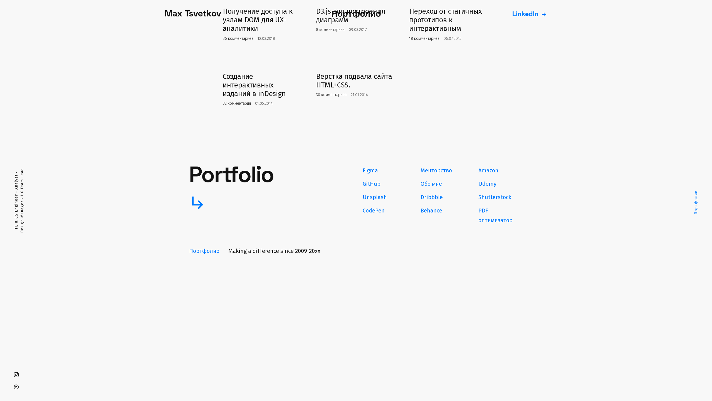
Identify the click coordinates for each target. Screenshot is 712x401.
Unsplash (375, 197)
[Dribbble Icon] (16, 387)
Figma (370, 170)
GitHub (371, 183)
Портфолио (696, 203)
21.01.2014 (359, 94)
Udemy (487, 183)
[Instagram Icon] (16, 375)
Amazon (488, 170)
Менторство (436, 170)
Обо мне (431, 183)
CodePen (374, 210)
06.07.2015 (452, 38)
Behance (431, 210)
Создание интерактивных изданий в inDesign (254, 85)
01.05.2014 (264, 103)
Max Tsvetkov (193, 14)
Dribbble (432, 197)
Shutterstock (494, 197)
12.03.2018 (266, 38)
